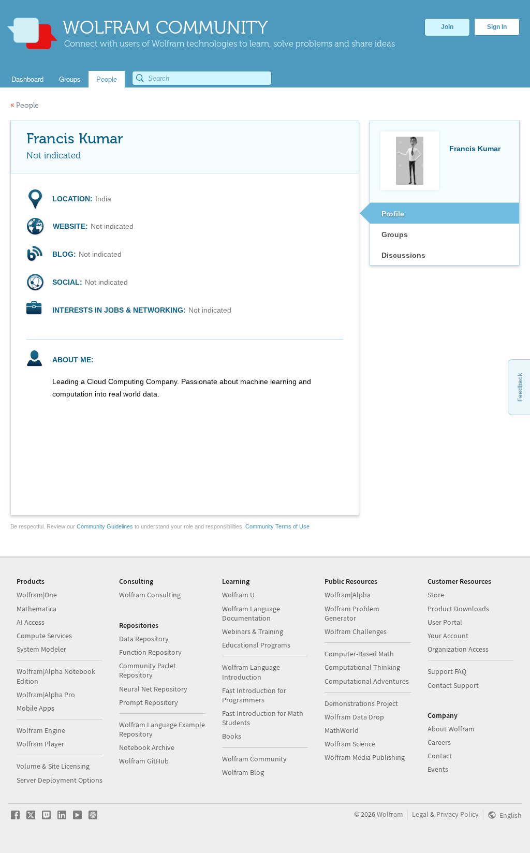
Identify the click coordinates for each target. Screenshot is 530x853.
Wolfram (390, 814)
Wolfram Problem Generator (352, 613)
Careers (439, 742)
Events (438, 769)
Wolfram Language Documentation (251, 613)
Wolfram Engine (41, 730)
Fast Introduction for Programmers (254, 695)
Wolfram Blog (243, 772)
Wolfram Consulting (150, 594)
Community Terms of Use (277, 526)
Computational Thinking (362, 667)
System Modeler (41, 649)
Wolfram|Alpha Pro (46, 694)
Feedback (520, 387)
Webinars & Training (252, 631)
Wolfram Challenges (356, 631)
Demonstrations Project (361, 703)
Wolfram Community (254, 758)
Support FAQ (447, 671)
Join (447, 27)
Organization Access (458, 649)
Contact (440, 755)
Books (231, 736)
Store (436, 594)
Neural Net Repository (153, 689)
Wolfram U (238, 594)
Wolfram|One (37, 594)
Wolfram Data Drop (354, 717)
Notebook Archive (146, 747)
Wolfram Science (350, 743)
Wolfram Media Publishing (365, 757)
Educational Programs (256, 645)
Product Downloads (458, 608)
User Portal (445, 622)
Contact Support (453, 685)
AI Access (31, 622)
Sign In (497, 27)
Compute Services (44, 635)
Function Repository (150, 652)
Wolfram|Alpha (348, 594)
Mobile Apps (35, 708)
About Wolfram (451, 728)
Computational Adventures (367, 681)
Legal (420, 814)
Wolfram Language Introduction (251, 672)
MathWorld (342, 730)
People (24, 105)
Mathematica (36, 608)
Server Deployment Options (59, 780)
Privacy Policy (457, 814)
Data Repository (144, 638)
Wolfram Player (40, 743)
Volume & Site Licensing (53, 766)
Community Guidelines (105, 526)
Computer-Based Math (359, 653)
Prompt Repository (148, 702)
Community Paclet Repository (147, 670)
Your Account (448, 635)
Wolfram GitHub (144, 761)
